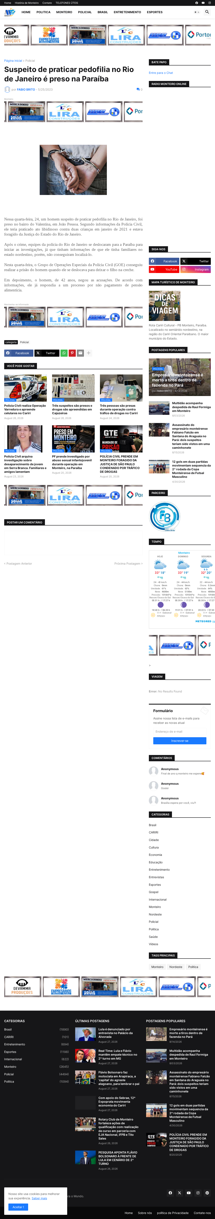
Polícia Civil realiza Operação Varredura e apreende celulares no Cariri (25, 409)
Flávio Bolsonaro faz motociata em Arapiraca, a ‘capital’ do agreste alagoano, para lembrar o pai (118, 1078)
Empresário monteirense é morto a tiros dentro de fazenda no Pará (188, 1032)
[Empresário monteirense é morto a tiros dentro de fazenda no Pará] (156, 1034)
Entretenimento (127, 12)
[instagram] (209, 3)
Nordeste (155, 914)
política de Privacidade (173, 1213)
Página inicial (13, 60)
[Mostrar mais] (88, 353)
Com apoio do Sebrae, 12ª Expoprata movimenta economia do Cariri (116, 1101)
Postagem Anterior (19, 563)
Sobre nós (145, 1213)
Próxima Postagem (127, 563)
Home (7, 2)
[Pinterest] (72, 353)
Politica (43, 12)
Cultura (154, 847)
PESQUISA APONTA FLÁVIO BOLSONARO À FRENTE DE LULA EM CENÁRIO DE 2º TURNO (117, 1158)
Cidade (154, 840)
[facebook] (196, 3)
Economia (155, 854)
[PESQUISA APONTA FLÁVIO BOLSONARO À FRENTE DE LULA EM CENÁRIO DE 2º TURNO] (85, 1157)
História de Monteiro (27, 2)
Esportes (155, 12)
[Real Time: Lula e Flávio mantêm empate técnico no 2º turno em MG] (85, 1056)
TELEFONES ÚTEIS (67, 2)
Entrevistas (156, 877)
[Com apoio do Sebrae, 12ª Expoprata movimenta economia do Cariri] (85, 1103)
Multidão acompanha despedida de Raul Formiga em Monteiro (191, 406)
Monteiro (64, 12)
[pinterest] (207, 1193)
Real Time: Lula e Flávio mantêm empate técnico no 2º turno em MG (117, 1054)
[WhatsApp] (64, 353)
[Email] (80, 353)
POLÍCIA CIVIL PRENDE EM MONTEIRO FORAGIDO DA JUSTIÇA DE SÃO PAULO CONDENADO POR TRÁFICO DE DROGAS (120, 464)
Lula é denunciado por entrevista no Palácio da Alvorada (115, 1032)
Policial (85, 12)
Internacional (157, 899)
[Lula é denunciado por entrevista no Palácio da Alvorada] (85, 1034)
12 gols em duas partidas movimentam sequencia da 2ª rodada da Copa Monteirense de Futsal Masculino (191, 469)
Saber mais (39, 1198)
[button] (197, 12)
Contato (47, 2)
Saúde (153, 936)
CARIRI (153, 832)
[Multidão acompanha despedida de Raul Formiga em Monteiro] (159, 408)
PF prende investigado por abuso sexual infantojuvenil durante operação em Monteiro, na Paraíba (72, 462)
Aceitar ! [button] (18, 1207)
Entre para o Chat (161, 72)
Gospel (153, 892)
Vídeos (153, 944)
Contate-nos (202, 1213)
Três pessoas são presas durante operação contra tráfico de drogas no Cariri (119, 409)
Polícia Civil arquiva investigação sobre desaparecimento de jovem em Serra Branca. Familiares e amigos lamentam (25, 464)
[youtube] (203, 3)
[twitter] (179, 1193)
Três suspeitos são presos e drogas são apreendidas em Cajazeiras (72, 409)
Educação (156, 862)
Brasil (103, 12)
